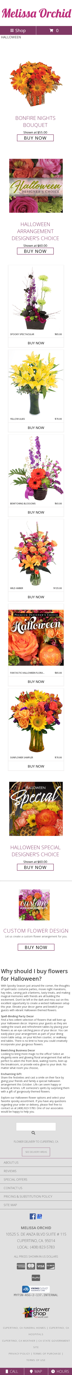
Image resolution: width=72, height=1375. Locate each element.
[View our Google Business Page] (39, 1218)
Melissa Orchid (36, 13)
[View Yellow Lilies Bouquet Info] (36, 383)
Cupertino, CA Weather (18, 1340)
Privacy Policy (19, 1353)
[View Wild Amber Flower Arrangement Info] (36, 552)
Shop (20, 30)
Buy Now (35, 138)
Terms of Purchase (47, 1353)
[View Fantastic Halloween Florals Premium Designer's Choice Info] (36, 637)
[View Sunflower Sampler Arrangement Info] (36, 722)
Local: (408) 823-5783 (36, 1247)
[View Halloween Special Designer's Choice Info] (36, 809)
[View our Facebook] (33, 1218)
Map (37, 1371)
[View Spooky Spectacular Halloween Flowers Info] (36, 299)
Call (13, 1371)
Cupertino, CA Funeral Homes (24, 1327)
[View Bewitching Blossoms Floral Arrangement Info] (36, 468)
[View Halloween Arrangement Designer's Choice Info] (36, 186)
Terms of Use (36, 1360)
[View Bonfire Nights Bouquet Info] (36, 79)
